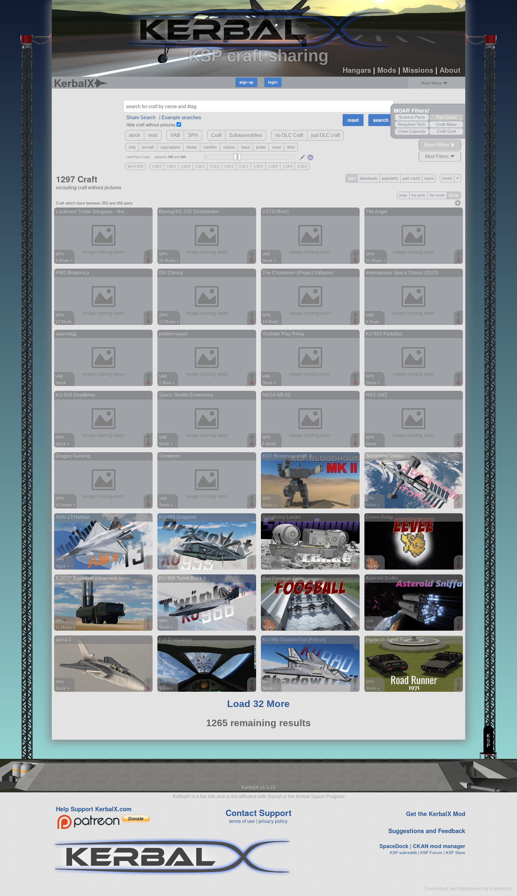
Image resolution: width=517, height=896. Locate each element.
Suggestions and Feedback (426, 830)
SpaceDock (393, 846)
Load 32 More (258, 703)
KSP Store (455, 852)
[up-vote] (149, 255)
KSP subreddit (403, 852)
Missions (417, 70)
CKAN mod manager (439, 846)
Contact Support (258, 812)
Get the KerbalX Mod (435, 813)
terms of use (242, 821)
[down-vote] (149, 261)
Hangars (357, 70)
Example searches (181, 117)
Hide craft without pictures (150, 124)
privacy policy (273, 821)
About (450, 70)
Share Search (141, 117)
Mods (386, 70)
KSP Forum (431, 852)
